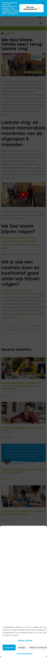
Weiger (21, 647)
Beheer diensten (25, 640)
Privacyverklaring (24, 653)
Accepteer (9, 647)
